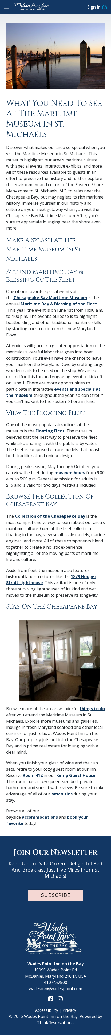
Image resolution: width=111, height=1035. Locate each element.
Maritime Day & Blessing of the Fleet (59, 304)
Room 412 (33, 775)
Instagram (60, 998)
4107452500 (55, 982)
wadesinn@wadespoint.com (55, 988)
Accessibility (46, 1010)
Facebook (50, 998)
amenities (62, 794)
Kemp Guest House (76, 775)
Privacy (69, 1010)
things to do (92, 709)
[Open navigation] (6, 7)
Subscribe (55, 894)
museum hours (69, 473)
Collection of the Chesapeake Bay (50, 516)
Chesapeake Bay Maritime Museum (50, 298)
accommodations (40, 817)
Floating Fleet (50, 431)
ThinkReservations (55, 1022)
